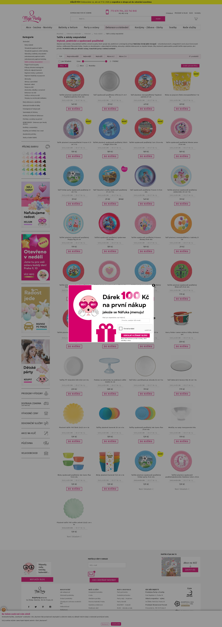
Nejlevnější (87, 56)
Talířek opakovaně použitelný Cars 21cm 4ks (146, 142)
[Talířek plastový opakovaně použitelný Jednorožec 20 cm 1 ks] (182, 186)
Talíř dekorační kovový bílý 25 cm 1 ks (182, 380)
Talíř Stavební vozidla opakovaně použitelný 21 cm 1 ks (110, 191)
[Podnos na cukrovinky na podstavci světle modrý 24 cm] (110, 376)
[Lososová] (23, 157)
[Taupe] (27, 165)
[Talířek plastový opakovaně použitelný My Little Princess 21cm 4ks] (110, 281)
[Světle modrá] (36, 173)
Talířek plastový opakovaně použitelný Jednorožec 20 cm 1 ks (182, 191)
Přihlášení (169, 13)
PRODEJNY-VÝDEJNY (32, 393)
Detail (81, 100)
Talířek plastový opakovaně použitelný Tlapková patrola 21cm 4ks (74, 96)
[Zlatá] (36, 165)
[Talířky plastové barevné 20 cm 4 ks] (110, 424)
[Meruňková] (27, 161)
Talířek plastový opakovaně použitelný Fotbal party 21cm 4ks (146, 476)
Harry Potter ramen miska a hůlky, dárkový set (182, 333)
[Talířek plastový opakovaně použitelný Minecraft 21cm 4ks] (182, 281)
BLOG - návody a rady (124, 608)
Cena (78, 61)
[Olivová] (32, 169)
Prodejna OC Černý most (154, 611)
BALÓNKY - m (122, 605)
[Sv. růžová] (27, 157)
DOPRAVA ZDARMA (31, 404)
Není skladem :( (146, 489)
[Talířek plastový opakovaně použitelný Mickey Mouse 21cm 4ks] (74, 281)
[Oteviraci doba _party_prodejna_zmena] (35, 280)
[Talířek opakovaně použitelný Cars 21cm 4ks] (146, 138)
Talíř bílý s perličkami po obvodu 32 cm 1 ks (146, 380)
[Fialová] (36, 153)
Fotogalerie (121, 611)
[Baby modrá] (23, 173)
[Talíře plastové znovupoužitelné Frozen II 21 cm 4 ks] (74, 139)
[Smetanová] (23, 165)
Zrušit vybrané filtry (190, 66)
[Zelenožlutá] (27, 169)
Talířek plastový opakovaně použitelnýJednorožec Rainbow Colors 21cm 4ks (182, 477)
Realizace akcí (94, 608)
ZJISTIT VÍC (190, 570)
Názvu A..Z (110, 56)
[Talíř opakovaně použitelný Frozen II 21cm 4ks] (146, 186)
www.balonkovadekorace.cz (131, 622)
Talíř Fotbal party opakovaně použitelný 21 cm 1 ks (74, 191)
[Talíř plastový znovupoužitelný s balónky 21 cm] (182, 234)
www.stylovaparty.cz (177, 622)
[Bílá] (23, 153)
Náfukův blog (37, 579)
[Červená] (36, 161)
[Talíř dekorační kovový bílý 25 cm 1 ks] (182, 376)
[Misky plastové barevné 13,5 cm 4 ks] (110, 471)
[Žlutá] (32, 165)
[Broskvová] (23, 161)
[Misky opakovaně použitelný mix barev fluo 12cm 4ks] (74, 471)
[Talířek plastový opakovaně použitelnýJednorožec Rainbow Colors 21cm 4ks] (182, 471)
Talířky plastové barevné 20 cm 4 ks (110, 427)
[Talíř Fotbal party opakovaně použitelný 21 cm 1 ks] (74, 186)
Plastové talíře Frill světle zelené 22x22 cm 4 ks (74, 523)
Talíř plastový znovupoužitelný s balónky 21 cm (182, 238)
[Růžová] (32, 157)
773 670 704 (117, 10)
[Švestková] (40, 153)
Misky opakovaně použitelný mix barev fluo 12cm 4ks (74, 476)
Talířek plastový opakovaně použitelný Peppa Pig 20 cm (74, 238)
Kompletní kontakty (95, 592)
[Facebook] (28, 607)
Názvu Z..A (122, 56)
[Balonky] (35, 227)
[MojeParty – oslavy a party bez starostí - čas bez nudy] (31, 16)
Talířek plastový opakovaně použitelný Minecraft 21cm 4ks (182, 286)
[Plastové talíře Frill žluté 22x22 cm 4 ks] (74, 424)
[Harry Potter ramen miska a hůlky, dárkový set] (182, 329)
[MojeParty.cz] (39, 590)
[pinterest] (43, 607)
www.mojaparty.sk (62, 622)
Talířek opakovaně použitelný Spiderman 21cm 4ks (110, 238)
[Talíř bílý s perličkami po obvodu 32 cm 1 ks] (146, 376)
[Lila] (32, 153)
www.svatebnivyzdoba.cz (84, 622)
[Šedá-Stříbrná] (27, 153)
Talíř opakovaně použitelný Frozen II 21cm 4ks (146, 191)
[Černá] (44, 161)
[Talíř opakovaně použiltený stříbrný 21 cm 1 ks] (110, 91)
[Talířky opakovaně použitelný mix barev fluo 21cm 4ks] (146, 424)
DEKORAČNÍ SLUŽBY (32, 423)
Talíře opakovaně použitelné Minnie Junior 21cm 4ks (182, 143)
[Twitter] (36, 607)
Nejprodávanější (73, 56)
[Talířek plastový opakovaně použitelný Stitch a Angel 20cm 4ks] (110, 139)
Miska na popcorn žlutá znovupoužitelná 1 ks (182, 95)
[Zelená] (44, 169)
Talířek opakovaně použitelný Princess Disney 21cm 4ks (146, 238)
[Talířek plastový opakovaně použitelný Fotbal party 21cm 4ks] (146, 471)
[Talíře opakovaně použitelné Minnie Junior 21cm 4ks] (182, 138)
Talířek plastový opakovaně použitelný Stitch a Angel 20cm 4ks (110, 143)
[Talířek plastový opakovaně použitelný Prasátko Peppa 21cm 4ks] (146, 281)
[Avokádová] (36, 169)
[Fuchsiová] (36, 157)
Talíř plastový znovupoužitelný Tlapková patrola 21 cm (146, 96)
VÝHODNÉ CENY (29, 413)
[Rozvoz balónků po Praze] (35, 333)
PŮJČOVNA (27, 443)
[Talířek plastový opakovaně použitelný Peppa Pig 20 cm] (74, 234)
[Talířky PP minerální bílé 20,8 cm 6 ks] (74, 376)
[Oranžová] (32, 161)
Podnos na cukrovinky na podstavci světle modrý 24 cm (110, 381)
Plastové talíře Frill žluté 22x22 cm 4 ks (74, 427)
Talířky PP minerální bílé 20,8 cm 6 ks (74, 380)
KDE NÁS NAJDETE (152, 590)
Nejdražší (99, 56)
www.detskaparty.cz (107, 622)
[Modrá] (40, 173)
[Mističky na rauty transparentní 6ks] (182, 424)
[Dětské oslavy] (35, 385)
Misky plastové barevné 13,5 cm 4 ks (110, 475)
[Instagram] (50, 607)
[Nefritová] (23, 169)
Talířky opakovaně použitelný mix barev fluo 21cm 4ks (146, 428)
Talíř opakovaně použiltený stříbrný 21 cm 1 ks (110, 96)
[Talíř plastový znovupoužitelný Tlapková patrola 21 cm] (146, 91)
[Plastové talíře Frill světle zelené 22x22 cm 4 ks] (74, 519)
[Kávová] (40, 165)
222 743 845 (130, 10)
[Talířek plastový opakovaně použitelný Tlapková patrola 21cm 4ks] (74, 91)
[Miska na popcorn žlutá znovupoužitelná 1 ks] (182, 91)
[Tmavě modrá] (44, 173)
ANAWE (132, 625)
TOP (60, 56)
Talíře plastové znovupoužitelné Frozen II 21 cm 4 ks (74, 143)
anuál (128, 605)
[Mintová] (27, 173)
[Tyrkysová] (32, 173)
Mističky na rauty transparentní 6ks (182, 427)
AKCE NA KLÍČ (28, 433)
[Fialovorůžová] (44, 153)
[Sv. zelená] (40, 169)
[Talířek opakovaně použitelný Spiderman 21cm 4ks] (110, 234)
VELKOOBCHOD (29, 453)
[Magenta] (40, 157)
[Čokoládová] (44, 165)
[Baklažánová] (44, 157)
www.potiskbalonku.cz (155, 622)
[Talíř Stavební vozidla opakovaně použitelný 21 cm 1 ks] (110, 186)
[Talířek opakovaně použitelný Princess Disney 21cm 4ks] (146, 234)
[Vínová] (40, 161)
